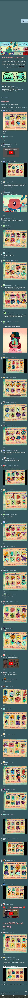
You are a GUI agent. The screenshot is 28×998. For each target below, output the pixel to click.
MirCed (6, 762)
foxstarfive (7, 814)
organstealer (7, 192)
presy (6, 489)
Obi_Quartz (7, 377)
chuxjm (6, 110)
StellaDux (7, 932)
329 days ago (11, 110)
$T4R (6, 672)
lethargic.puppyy (8, 181)
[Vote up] (1, 110)
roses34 (6, 884)
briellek (6, 136)
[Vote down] (1, 112)
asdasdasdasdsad (8, 521)
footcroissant (7, 654)
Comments (19, 997)
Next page (24, 107)
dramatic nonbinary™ (9, 601)
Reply (4, 133)
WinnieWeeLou (8, 285)
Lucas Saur (21, 89)
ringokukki (7, 357)
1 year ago (11, 136)
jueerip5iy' (7, 514)
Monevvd (7, 161)
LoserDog (7, 425)
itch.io (2, 991)
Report (13, 991)
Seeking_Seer (7, 838)
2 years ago (14, 285)
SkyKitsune (7, 789)
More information (5, 97)
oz (5, 708)
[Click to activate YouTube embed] (11, 152)
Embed (16, 991)
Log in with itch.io (5, 104)
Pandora (6, 570)
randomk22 (7, 733)
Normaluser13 (8, 450)
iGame (6, 904)
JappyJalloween (8, 465)
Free (5, 993)
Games (2, 993)
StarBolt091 (7, 144)
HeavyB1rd (7, 957)
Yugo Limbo (14, 86)
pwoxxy (6, 546)
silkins (8, 458)
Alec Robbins (16, 90)
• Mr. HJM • (7, 860)
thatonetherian (8, 252)
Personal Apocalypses (9, 260)
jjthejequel (7, 402)
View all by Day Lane (7, 991)
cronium (8, 679)
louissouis (7, 225)
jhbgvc (6, 628)
